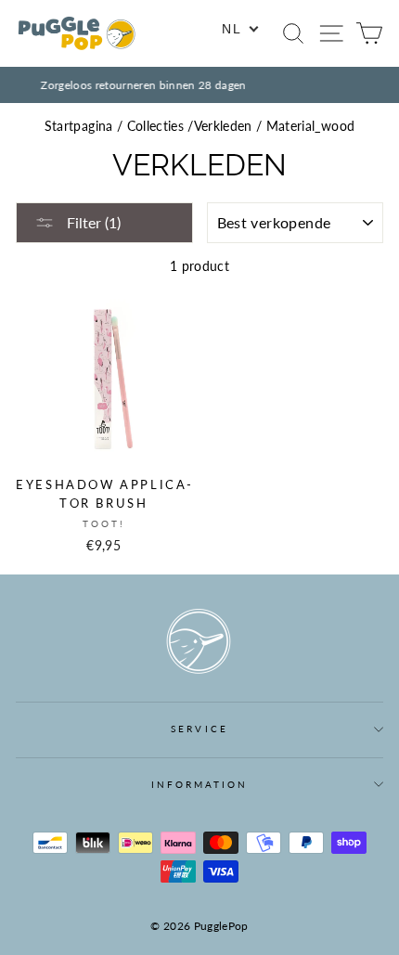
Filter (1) (92, 222)
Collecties (155, 126)
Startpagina (79, 126)
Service (199, 728)
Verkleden (223, 126)
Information (200, 784)
